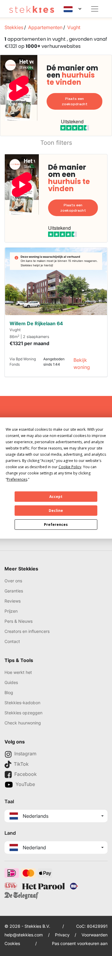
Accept (55, 496)
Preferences (56, 524)
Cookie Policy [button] (70, 466)
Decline (56, 510)
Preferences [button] (17, 479)
